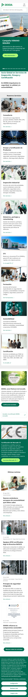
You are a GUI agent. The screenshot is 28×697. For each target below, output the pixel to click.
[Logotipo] (7, 5)
